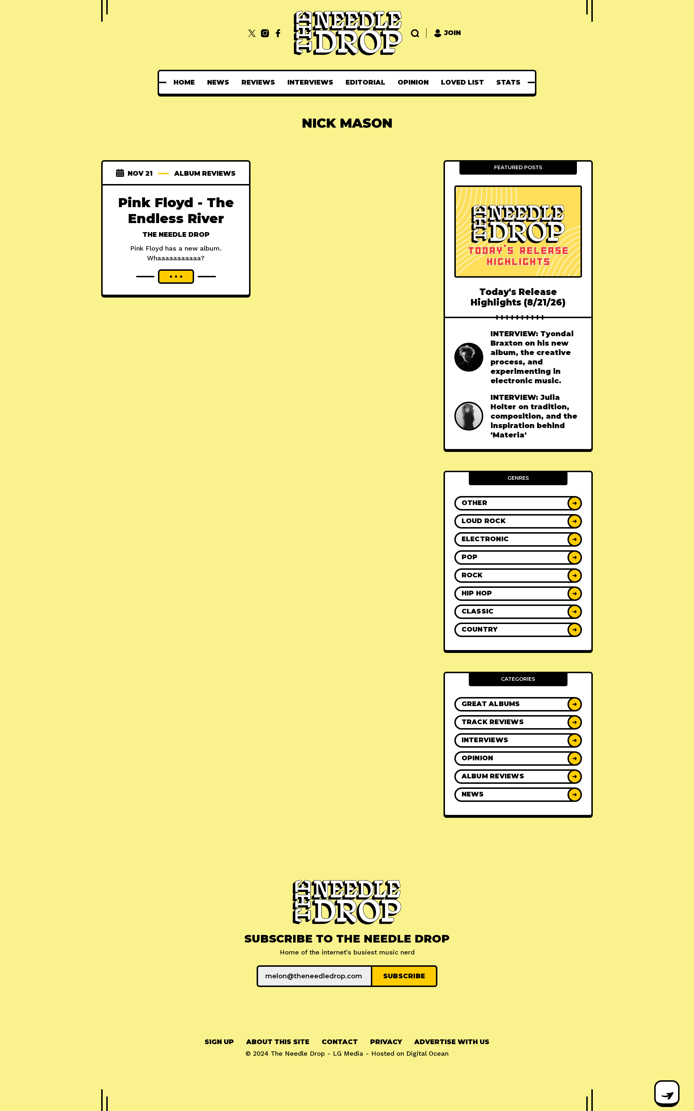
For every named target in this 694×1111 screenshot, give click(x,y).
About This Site (277, 1042)
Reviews (258, 82)
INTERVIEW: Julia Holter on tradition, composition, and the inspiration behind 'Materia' (533, 416)
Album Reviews (205, 174)
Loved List (462, 82)
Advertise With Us (451, 1042)
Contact (340, 1042)
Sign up (219, 1042)
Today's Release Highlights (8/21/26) (518, 297)
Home (184, 82)
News (218, 82)
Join (452, 33)
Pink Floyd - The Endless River (176, 210)
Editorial (365, 82)
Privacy (386, 1042)
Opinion (413, 82)
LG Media (348, 1053)
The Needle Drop (176, 235)
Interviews (310, 82)
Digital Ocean (427, 1053)
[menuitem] (184, 82)
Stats (508, 82)
